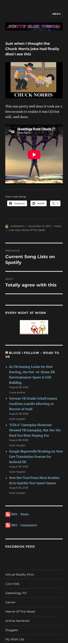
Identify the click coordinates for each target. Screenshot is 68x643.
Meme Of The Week (33, 230)
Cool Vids (14, 230)
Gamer (10, 602)
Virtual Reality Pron (19, 574)
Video (57, 226)
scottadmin (18, 226)
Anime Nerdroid (17, 621)
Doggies (11, 630)
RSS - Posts (20, 514)
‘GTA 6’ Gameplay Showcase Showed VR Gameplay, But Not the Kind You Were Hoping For (35, 430)
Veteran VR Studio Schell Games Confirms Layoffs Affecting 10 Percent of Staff (33, 404)
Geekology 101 (16, 593)
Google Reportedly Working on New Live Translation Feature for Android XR (36, 456)
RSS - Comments (24, 525)
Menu (56, 13)
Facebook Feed (20, 546)
